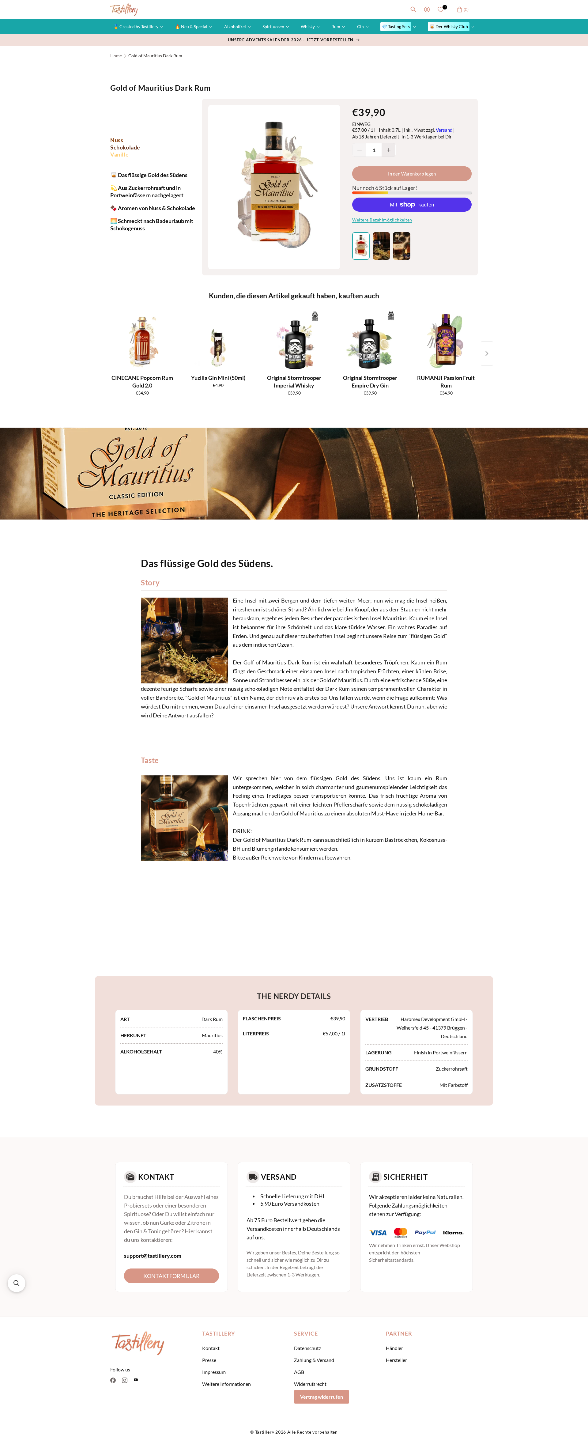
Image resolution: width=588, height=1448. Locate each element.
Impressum (214, 1372)
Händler (394, 1348)
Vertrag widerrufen (321, 1397)
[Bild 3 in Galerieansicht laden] (401, 246)
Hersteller (396, 1360)
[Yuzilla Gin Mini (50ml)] (218, 341)
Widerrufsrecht (310, 1384)
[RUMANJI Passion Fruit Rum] (445, 341)
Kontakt (211, 1348)
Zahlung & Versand (314, 1360)
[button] (413, 9)
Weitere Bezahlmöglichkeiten (382, 219)
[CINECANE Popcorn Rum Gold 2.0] (142, 341)
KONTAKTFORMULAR (171, 1275)
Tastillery (264, 1432)
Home (116, 55)
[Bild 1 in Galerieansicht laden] (361, 246)
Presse (209, 1360)
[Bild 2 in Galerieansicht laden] (381, 246)
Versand (444, 130)
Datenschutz (307, 1348)
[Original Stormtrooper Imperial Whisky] (294, 341)
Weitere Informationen (226, 1384)
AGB (299, 1372)
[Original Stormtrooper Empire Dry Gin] (369, 341)
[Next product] (487, 353)
